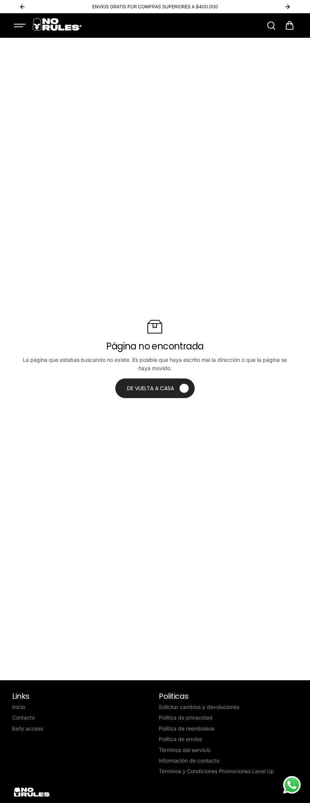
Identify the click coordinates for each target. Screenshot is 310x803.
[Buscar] (271, 25)
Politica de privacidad (185, 717)
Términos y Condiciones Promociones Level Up (216, 771)
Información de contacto (189, 760)
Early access (27, 728)
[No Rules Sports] (57, 24)
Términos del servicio (185, 750)
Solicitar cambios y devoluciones (199, 707)
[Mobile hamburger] (20, 25)
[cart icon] (289, 25)
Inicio (18, 707)
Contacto (23, 717)
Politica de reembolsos (186, 728)
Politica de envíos (180, 739)
